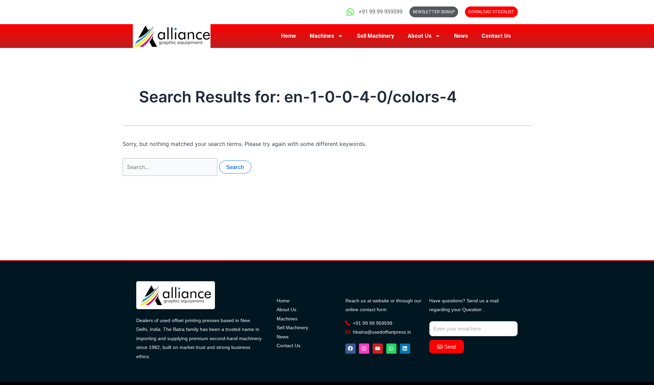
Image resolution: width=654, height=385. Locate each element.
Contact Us (496, 36)
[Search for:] (171, 167)
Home (288, 36)
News (461, 36)
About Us (420, 36)
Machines (322, 36)
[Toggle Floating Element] (629, 351)
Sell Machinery (375, 36)
